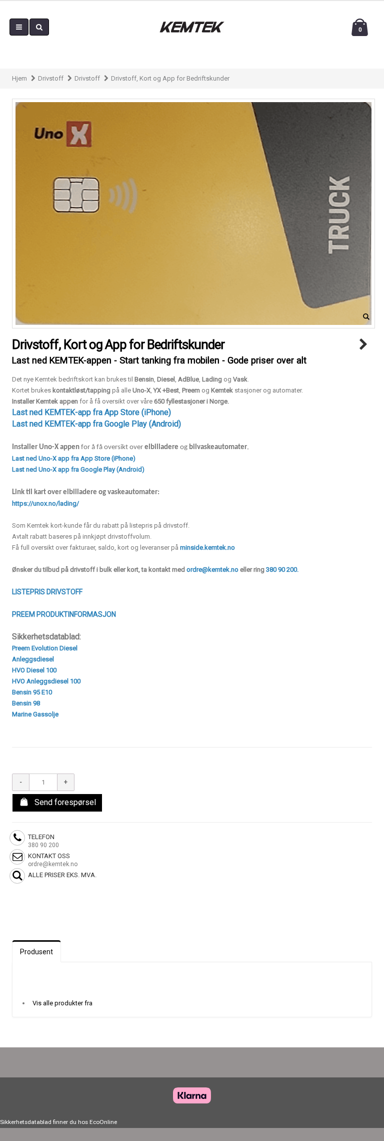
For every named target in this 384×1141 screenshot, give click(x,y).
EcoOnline (103, 1121)
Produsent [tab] (36, 952)
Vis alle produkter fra (62, 1003)
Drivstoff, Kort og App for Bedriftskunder (170, 78)
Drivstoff (51, 78)
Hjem (19, 78)
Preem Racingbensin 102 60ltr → (363, 344)
